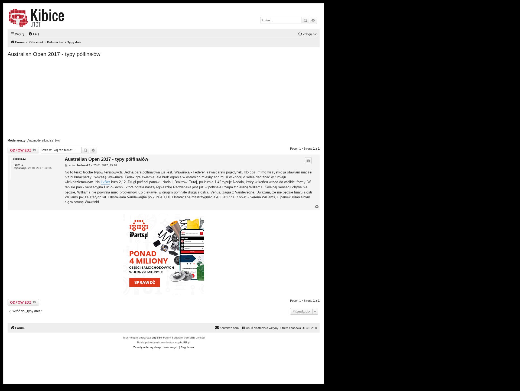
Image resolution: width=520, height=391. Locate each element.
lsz (51, 140)
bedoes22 (19, 158)
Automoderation (37, 140)
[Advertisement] (164, 98)
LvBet (105, 182)
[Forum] (36, 18)
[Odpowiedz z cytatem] (308, 160)
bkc (57, 140)
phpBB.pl (184, 342)
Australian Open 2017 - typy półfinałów (54, 54)
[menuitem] (33, 34)
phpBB (156, 337)
